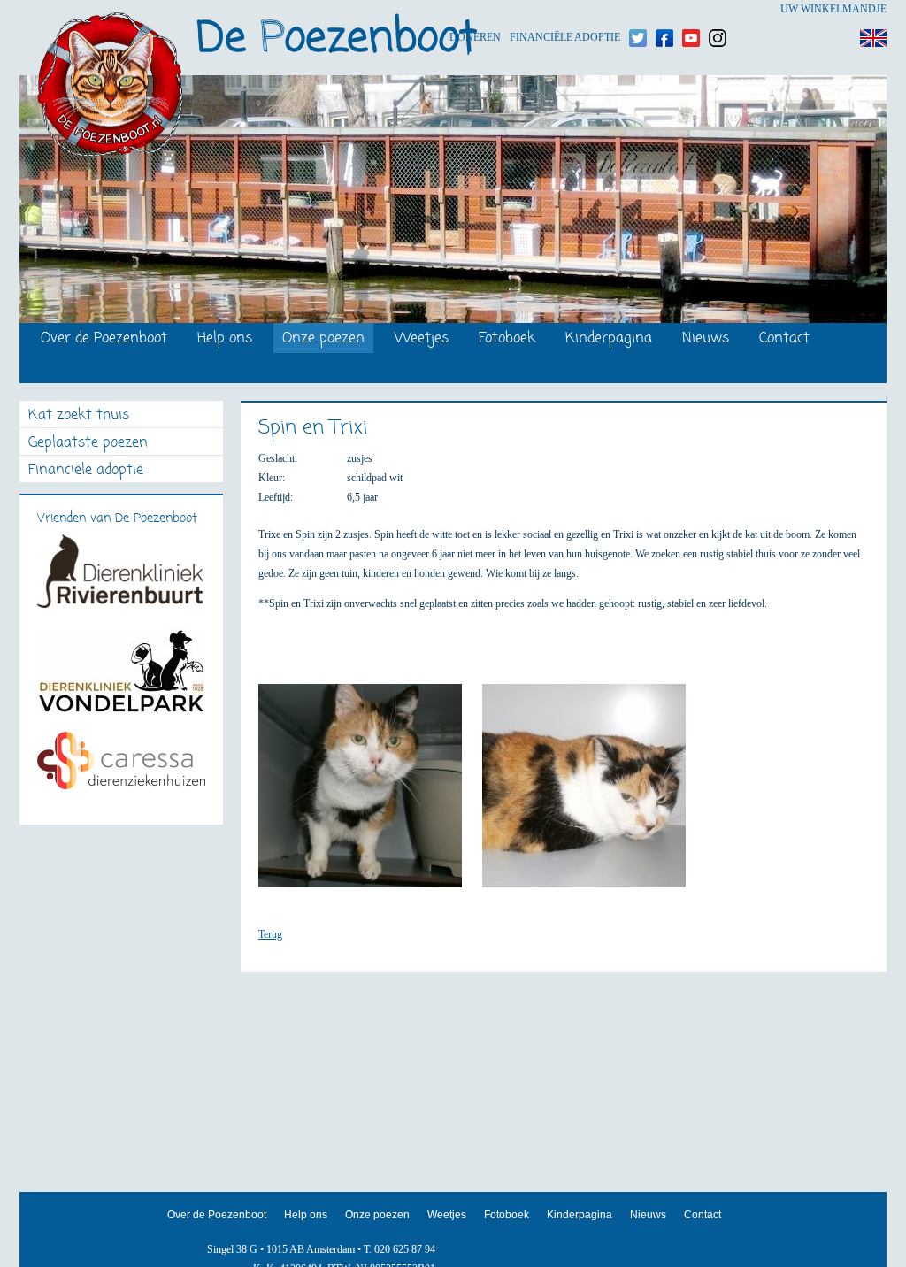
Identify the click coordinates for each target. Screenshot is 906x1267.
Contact (784, 339)
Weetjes (422, 339)
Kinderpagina (608, 339)
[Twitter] (638, 9)
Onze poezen (323, 339)
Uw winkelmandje (833, 9)
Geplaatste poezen (88, 444)
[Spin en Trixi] (369, 793)
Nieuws (705, 339)
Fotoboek (507, 339)
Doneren (475, 9)
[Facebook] (664, 9)
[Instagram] (717, 9)
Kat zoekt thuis (78, 416)
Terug (270, 934)
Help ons (224, 339)
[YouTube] (691, 9)
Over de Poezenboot (104, 339)
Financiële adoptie (565, 9)
